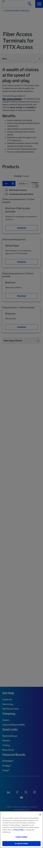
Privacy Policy (19, 830)
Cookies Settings (21, 837)
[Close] (40, 814)
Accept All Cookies (21, 843)
